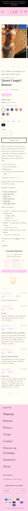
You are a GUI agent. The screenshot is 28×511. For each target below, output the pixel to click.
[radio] (3, 110)
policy (17, 238)
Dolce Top (6, 196)
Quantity (3, 129)
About (7, 466)
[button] (2, 12)
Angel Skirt (7, 201)
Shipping (3, 102)
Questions (9, 459)
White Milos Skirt (9, 203)
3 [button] (14, 393)
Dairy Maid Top (8, 194)
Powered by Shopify (20, 508)
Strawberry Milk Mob (12, 508)
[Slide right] (18, 66)
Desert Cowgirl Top (10, 191)
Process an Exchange (9, 451)
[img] (5, 293)
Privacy (7, 427)
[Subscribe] (23, 491)
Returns (8, 421)
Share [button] (5, 246)
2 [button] (11, 393)
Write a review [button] (14, 271)
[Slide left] (10, 66)
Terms (7, 434)
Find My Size (6, 94)
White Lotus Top (8, 198)
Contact (8, 441)
